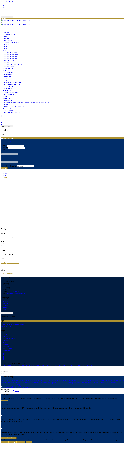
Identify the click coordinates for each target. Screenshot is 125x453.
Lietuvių (62, 381)
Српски (108, 383)
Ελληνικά (37, 381)
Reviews (6, 44)
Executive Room (8, 74)
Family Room (7, 76)
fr (3, 11)
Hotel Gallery (8, 36)
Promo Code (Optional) (8, 166)
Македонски (75, 381)
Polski (78, 383)
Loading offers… (8, 100)
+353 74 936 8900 (7, 2)
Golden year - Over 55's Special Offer (14, 106)
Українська (54, 383)
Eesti (42, 381)
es (3, 9)
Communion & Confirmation (12, 84)
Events (6, 46)
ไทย (49, 383)
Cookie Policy (70, 365)
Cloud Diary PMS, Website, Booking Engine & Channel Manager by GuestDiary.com (29, 365)
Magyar (121, 381)
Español (5, 305)
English (5, 303)
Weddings (6, 50)
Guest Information (11, 34)
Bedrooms (6, 70)
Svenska (102, 383)
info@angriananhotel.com (10, 263)
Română (96, 383)
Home (5, 30)
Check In (4, 146)
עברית (21, 383)
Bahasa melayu (86, 381)
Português (72, 383)
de (3, 5)
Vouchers (5, 96)
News (6, 48)
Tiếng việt (84, 383)
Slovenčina (13, 385)
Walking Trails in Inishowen (11, 42)
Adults (3, 150)
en (3, 7)
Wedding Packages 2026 (11, 52)
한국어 (66, 383)
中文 (18, 385)
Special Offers (7, 98)
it (1, 124)
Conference (6, 90)
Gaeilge (56, 381)
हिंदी (117, 381)
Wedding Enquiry (9, 66)
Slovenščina (5, 385)
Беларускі (106, 381)
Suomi (51, 381)
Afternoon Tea (8, 88)
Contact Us (6, 108)
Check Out (4, 148)
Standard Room (8, 72)
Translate (16, 391)
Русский (90, 383)
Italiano (5, 309)
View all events (6, 327)
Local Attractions (8, 40)
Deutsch (5, 301)
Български (99, 381)
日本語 (61, 383)
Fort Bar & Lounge (8, 68)
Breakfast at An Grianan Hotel (12, 82)
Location (6, 38)
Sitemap (62, 365)
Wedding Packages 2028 (11, 56)
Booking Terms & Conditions (12, 112)
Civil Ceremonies (9, 60)
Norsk (31, 383)
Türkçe (44, 383)
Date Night (7, 104)
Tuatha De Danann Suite (11, 92)
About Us (7, 32)
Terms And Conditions (84, 365)
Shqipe (113, 383)
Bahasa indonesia (13, 383)
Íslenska (26, 383)
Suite (5, 78)
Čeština (113, 381)
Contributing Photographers (14, 64)
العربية (47, 381)
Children (3, 158)
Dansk (32, 381)
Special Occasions (9, 86)
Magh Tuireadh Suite (10, 94)
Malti (93, 381)
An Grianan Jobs (8, 110)
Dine (4, 80)
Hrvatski (3, 383)
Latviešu (68, 381)
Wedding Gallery (9, 62)
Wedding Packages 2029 (11, 58)
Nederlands (38, 383)
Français (5, 307)
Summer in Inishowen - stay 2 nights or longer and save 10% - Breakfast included (26, 102)
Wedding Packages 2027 (11, 54)
